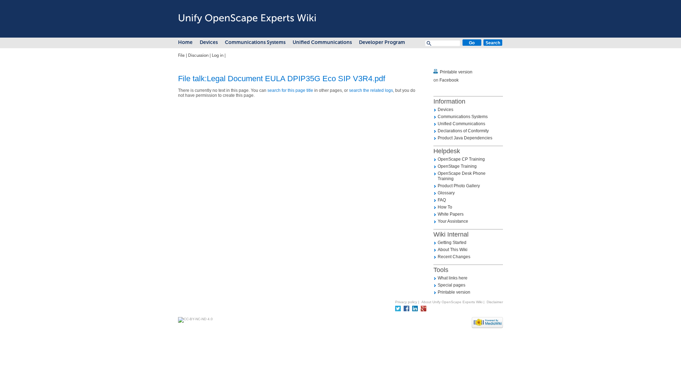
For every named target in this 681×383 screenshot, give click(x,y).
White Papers (451, 214)
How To (445, 207)
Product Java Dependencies (465, 137)
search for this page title (290, 90)
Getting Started (452, 242)
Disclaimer (495, 302)
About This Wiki (452, 249)
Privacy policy (406, 302)
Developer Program (382, 42)
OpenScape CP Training (461, 159)
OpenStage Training (457, 166)
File (181, 55)
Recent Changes (454, 256)
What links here (452, 278)
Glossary (446, 192)
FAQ (442, 200)
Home (185, 42)
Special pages (451, 285)
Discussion (198, 55)
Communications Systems (255, 42)
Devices (209, 42)
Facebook (449, 80)
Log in (217, 55)
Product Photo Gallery (459, 185)
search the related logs (371, 90)
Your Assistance (453, 221)
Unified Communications (322, 42)
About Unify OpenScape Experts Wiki (451, 302)
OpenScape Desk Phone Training (462, 176)
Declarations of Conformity (463, 130)
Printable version (456, 72)
